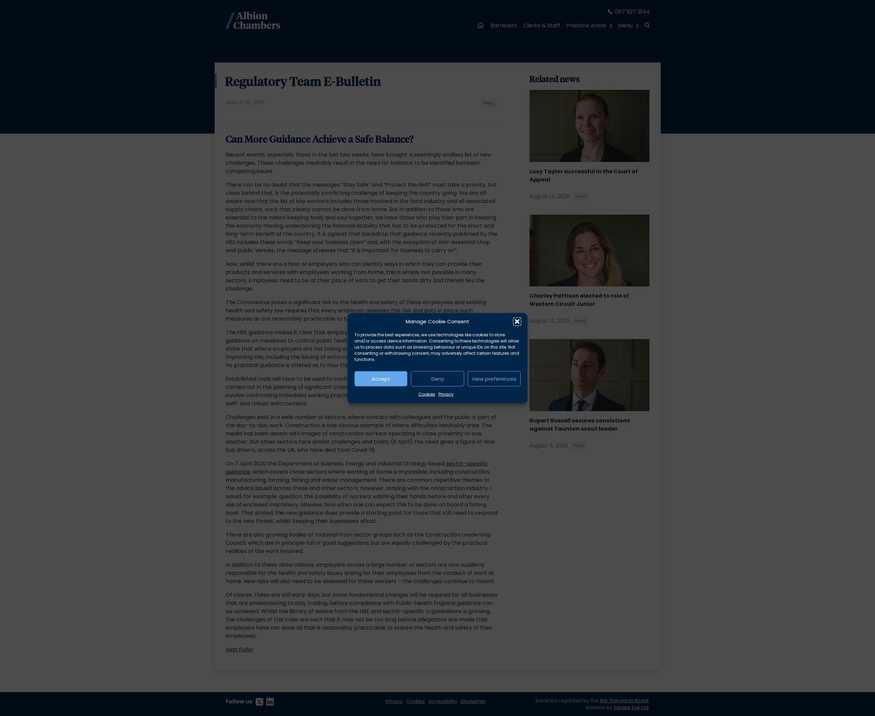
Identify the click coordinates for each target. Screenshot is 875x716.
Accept (381, 378)
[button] (517, 321)
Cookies (426, 394)
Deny (437, 378)
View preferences (494, 378)
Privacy (446, 394)
